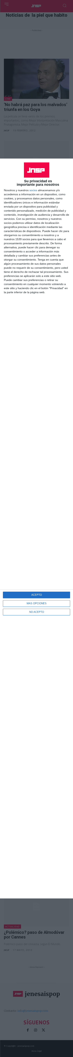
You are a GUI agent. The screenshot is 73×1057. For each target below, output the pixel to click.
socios (33, 190)
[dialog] (36, 528)
